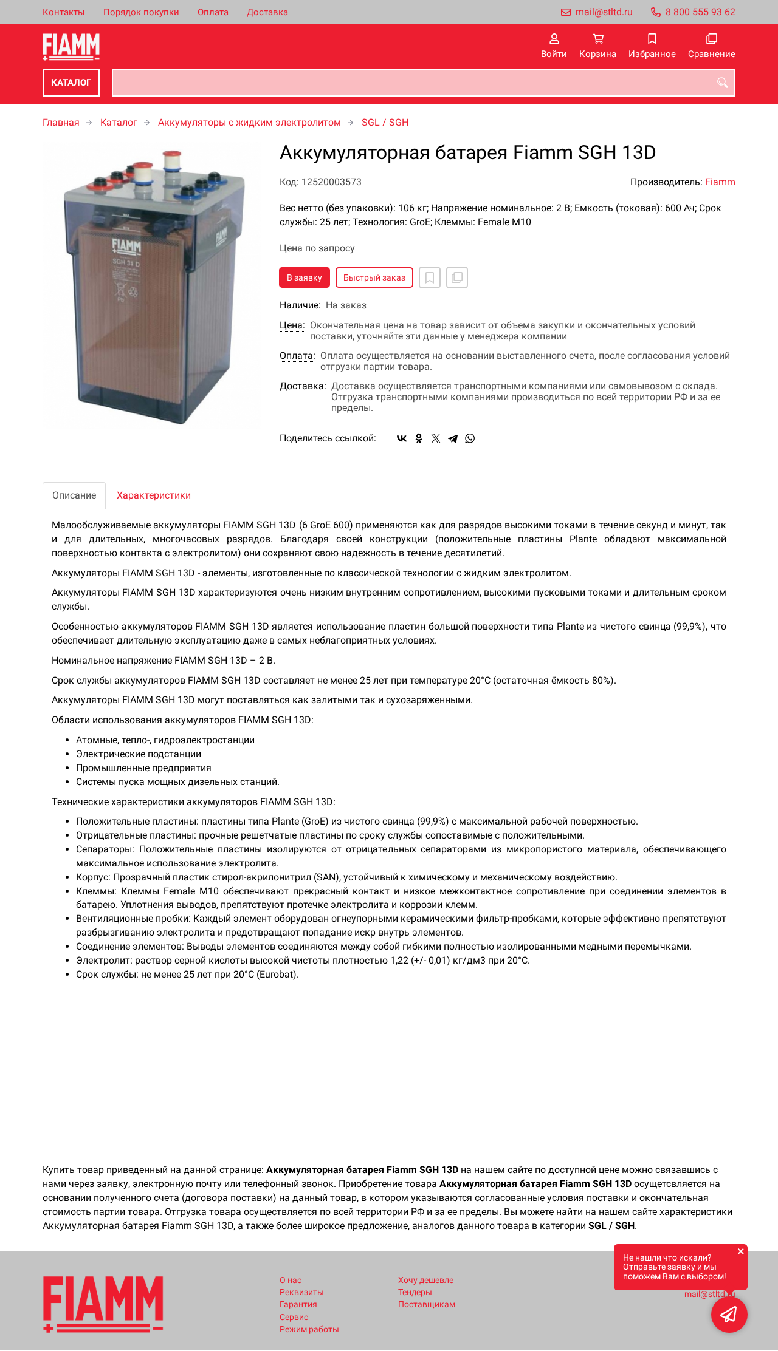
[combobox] (423, 83)
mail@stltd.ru (604, 12)
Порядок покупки (141, 12)
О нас (290, 1280)
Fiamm (720, 182)
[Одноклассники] (418, 438)
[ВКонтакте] (401, 438)
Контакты (64, 12)
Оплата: (297, 355)
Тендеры (415, 1292)
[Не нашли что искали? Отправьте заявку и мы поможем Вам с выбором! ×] (729, 1314)
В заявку (304, 277)
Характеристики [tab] (154, 495)
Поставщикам (426, 1304)
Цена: (292, 325)
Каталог (71, 82)
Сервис (294, 1317)
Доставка (267, 12)
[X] (436, 438)
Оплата (213, 12)
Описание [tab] (74, 495)
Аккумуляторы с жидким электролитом (249, 122)
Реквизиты (302, 1292)
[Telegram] (453, 438)
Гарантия (298, 1304)
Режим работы (309, 1329)
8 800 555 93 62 (700, 12)
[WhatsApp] (470, 438)
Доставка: (303, 386)
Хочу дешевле (425, 1280)
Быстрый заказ (374, 277)
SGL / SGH (385, 122)
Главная (61, 122)
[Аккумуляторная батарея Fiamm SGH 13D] (152, 285)
